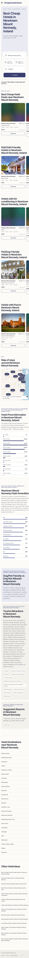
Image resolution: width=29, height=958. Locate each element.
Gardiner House (5, 125)
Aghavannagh (5, 774)
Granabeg (4, 778)
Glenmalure (4, 761)
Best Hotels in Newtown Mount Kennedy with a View (13, 888)
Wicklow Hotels (5, 753)
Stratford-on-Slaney (6, 770)
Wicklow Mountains (6, 811)
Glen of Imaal (4, 823)
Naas (2, 836)
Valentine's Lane (5, 807)
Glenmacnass (4, 798)
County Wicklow (16, 9)
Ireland (9, 9)
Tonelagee (4, 831)
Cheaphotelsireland (13, 3)
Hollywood (4, 852)
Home (4, 9)
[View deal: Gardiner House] (13, 112)
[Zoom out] (27, 373)
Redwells (3, 803)
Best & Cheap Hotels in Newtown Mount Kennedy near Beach (14, 894)
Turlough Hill (4, 794)
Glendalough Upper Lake (7, 819)
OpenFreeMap (6, 396)
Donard (3, 765)
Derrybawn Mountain (6, 815)
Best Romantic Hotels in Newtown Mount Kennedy (14, 919)
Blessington (4, 840)
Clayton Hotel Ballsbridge (8, 335)
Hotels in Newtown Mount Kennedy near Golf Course (13, 900)
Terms (7, 955)
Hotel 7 (3, 229)
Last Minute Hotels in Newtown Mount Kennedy (14, 923)
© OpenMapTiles (13, 396)
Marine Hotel (4, 178)
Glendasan (4, 790)
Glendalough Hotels (6, 757)
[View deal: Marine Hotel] (13, 165)
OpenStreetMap (6, 398)
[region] (15, 384)
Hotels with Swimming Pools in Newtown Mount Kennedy (14, 910)
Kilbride (3, 848)
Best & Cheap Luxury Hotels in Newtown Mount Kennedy (14, 933)
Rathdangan (4, 782)
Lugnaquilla (4, 827)
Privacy (3, 955)
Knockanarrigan (5, 786)
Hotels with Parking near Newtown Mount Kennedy (14, 905)
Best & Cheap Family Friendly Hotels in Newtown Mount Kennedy (14, 873)
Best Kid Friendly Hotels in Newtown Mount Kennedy (12, 878)
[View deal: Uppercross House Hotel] (13, 269)
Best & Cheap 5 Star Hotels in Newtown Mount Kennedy (13, 928)
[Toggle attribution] (27, 397)
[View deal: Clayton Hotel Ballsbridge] (13, 322)
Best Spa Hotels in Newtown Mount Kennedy (13, 915)
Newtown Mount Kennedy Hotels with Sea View (14, 883)
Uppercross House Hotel (7, 282)
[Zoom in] (27, 371)
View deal (13, 133)
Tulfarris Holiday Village (7, 844)
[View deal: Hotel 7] (13, 216)
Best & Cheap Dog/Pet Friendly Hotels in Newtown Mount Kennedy (14, 939)
